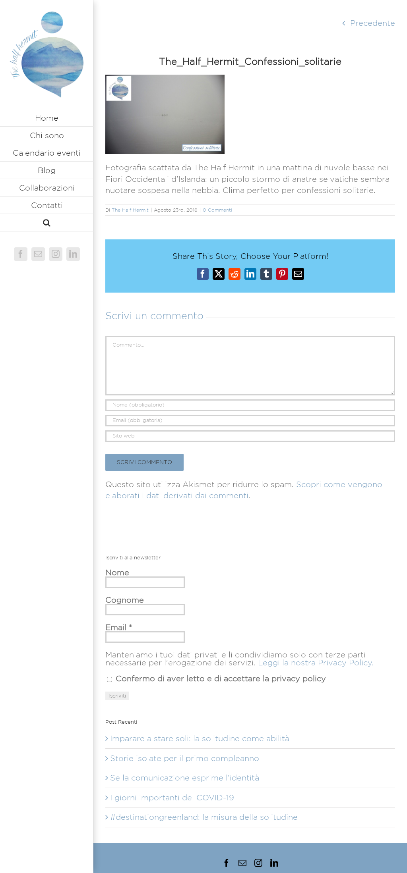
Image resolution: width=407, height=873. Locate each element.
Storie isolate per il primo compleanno (184, 758)
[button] (46, 222)
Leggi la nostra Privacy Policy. (316, 662)
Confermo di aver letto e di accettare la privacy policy (219, 679)
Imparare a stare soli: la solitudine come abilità (199, 738)
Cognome (124, 600)
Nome (117, 572)
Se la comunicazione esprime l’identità (184, 777)
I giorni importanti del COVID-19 (172, 797)
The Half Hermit (130, 209)
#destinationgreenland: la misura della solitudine (204, 817)
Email (118, 627)
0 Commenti (217, 209)
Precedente (372, 23)
